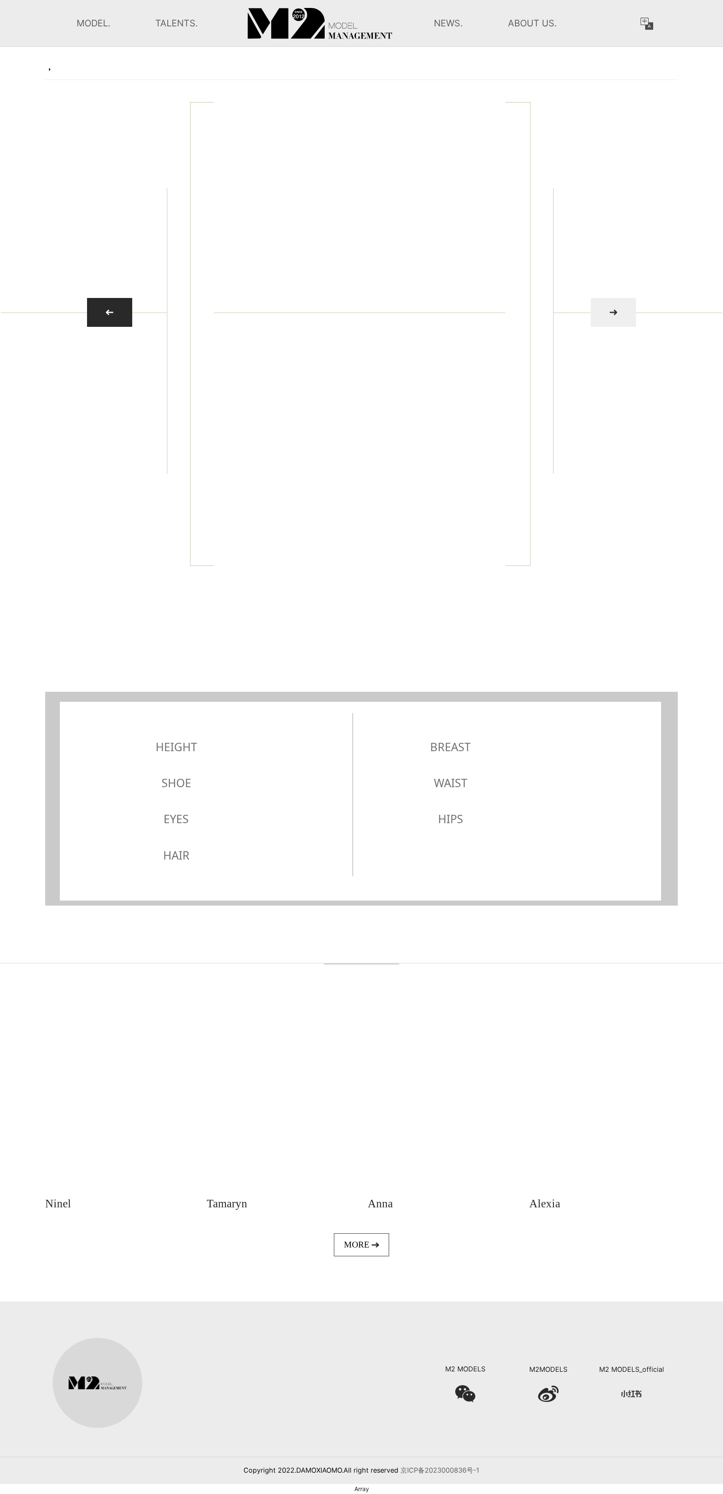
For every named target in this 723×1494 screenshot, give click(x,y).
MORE (358, 1244)
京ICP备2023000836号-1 (439, 1470)
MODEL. (93, 23)
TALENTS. (176, 23)
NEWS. (448, 23)
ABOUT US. (532, 23)
